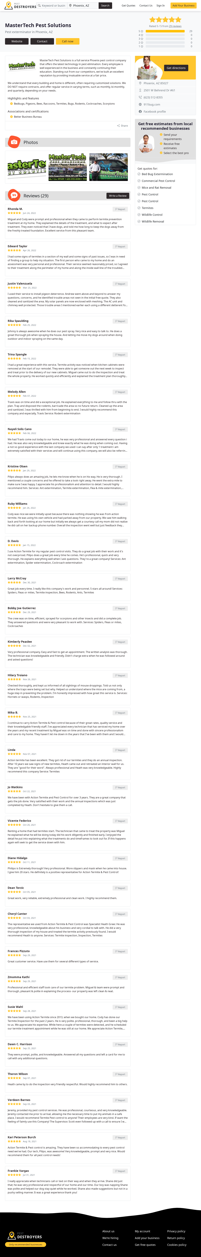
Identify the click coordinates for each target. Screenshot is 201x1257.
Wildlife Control (152, 215)
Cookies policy (176, 1245)
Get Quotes (128, 5)
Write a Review (118, 195)
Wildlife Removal (152, 221)
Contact (42, 41)
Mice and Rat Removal (156, 187)
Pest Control (149, 194)
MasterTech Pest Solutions (38, 25)
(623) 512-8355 (153, 97)
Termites (147, 208)
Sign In (161, 5)
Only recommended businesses (25, 1244)
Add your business (147, 1238)
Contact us (109, 1245)
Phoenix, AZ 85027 (156, 83)
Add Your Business (184, 5)
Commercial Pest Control (158, 181)
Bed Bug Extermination (157, 174)
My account (142, 1231)
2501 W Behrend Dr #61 (159, 90)
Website (16, 41)
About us (108, 1231)
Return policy (176, 1238)
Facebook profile (155, 111)
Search (105, 5)
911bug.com (152, 104)
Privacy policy (176, 1231)
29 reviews (175, 26)
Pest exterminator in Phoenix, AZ (29, 32)
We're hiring (110, 1238)
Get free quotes (145, 1245)
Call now (67, 41)
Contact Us (145, 5)
